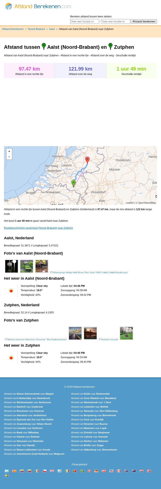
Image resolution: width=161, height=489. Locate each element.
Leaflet (130, 202)
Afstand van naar (28, 393)
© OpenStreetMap (145, 202)
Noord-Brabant (36, 29)
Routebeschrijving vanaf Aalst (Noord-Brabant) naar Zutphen (38, 227)
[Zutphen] (36, 339)
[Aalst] (11, 273)
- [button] (9, 157)
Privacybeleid (79, 464)
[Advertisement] (39, 110)
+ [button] (9, 151)
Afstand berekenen (13, 29)
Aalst (52, 29)
